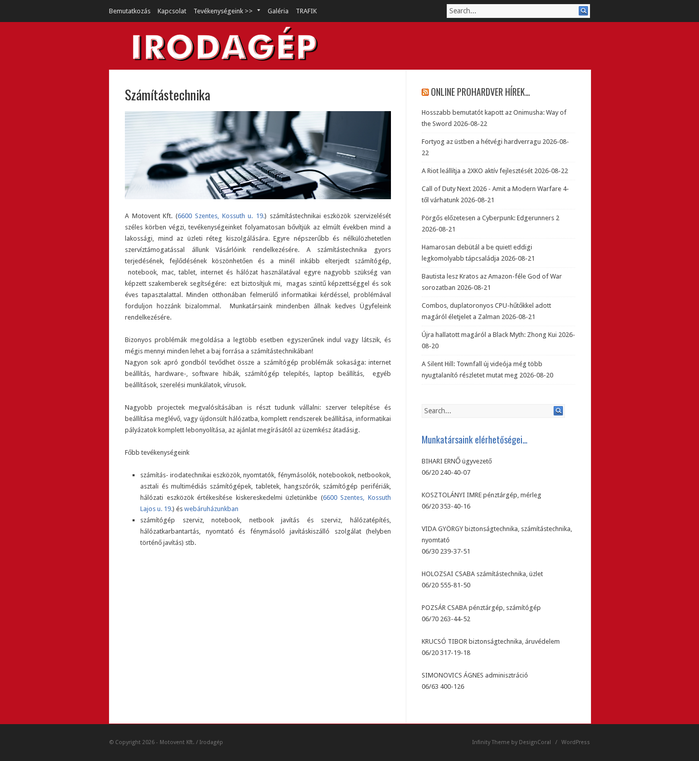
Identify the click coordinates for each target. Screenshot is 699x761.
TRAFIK (306, 11)
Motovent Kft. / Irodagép (191, 742)
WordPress (575, 742)
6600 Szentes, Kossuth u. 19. (221, 216)
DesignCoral (535, 742)
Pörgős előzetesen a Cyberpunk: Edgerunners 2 (490, 218)
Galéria (278, 11)
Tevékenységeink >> (219, 11)
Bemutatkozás (129, 11)
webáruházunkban (211, 509)
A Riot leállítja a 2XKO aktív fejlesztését (477, 171)
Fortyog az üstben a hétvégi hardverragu (481, 141)
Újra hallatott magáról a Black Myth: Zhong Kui (489, 335)
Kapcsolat (172, 11)
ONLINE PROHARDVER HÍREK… (480, 91)
